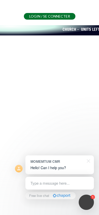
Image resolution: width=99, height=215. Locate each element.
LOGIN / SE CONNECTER (49, 16)
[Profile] (12, 9)
